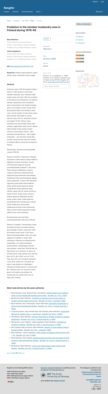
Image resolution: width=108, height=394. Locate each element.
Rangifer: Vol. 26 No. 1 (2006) (52, 314)
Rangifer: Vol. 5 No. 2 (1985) (26, 335)
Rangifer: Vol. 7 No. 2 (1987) (57, 295)
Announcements (27, 11)
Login (102, 1)
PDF (47, 39)
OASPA (56, 381)
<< (8, 353)
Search (100, 11)
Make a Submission (83, 24)
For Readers (80, 36)
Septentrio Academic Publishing (51, 368)
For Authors (80, 40)
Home (9, 21)
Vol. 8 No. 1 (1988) (28, 21)
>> (23, 353)
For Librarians (80, 43)
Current (6, 11)
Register (95, 1)
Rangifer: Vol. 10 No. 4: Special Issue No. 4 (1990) (38, 319)
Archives (15, 11)
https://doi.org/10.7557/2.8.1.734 (21, 66)
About (38, 11)
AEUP (63, 381)
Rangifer (9, 7)
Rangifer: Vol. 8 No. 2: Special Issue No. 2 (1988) (35, 348)
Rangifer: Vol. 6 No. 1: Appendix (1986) (52, 301)
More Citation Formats (52, 86)
